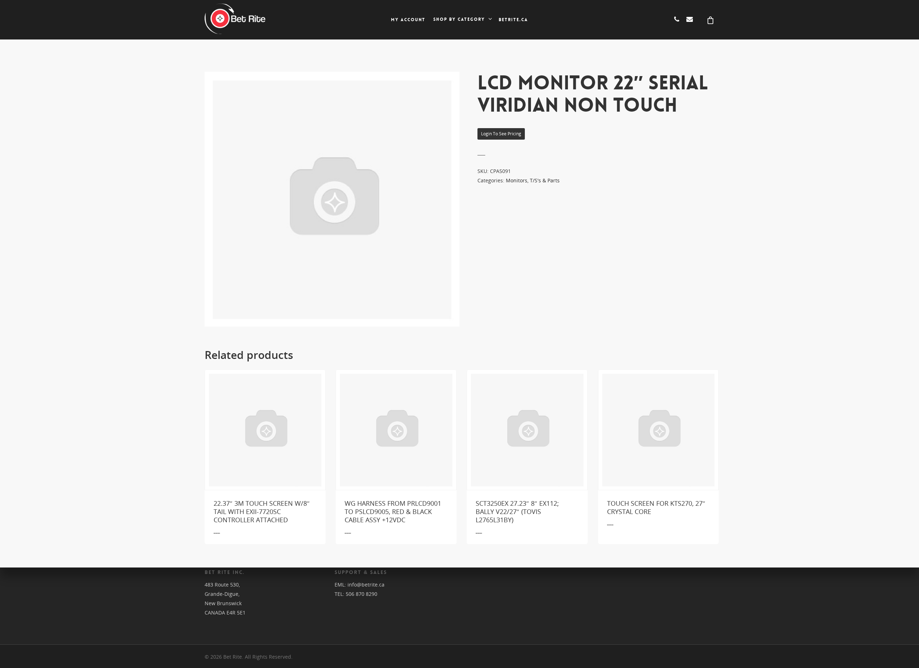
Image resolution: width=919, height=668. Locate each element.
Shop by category (459, 20)
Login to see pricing (501, 134)
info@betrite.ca (365, 584)
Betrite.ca (513, 20)
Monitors (516, 180)
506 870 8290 (361, 593)
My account (408, 20)
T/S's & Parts (545, 180)
